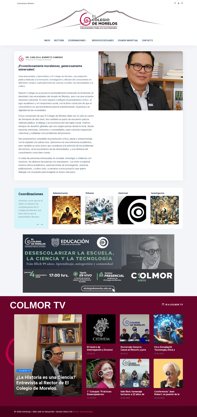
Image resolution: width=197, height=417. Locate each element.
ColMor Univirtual (128, 40)
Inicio (47, 40)
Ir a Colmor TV (174, 304)
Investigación (157, 193)
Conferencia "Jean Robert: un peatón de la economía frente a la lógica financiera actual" (167, 395)
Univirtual (123, 193)
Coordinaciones (76, 40)
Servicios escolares (103, 40)
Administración (60, 193)
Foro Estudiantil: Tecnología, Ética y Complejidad (164, 350)
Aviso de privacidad (83, 411)
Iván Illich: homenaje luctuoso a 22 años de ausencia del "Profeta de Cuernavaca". (134, 395)
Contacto (147, 40)
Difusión (90, 193)
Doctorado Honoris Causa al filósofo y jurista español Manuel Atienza (134, 350)
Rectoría (59, 40)
